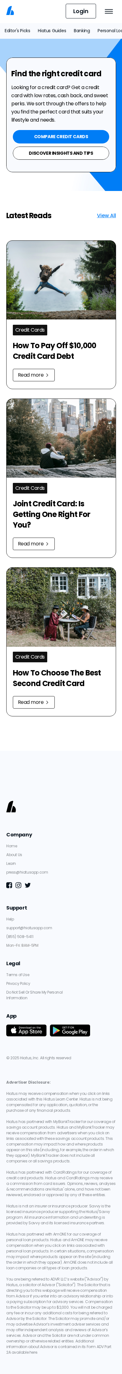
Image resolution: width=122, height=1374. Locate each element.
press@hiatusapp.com (27, 872)
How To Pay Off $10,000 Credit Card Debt (55, 350)
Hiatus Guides (52, 31)
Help (10, 919)
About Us (14, 854)
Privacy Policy (18, 983)
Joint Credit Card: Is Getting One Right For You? (52, 514)
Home (11, 846)
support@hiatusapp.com (29, 927)
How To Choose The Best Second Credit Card (57, 678)
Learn (11, 863)
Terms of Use (17, 974)
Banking (82, 31)
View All (106, 215)
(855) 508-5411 (19, 936)
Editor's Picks (17, 31)
